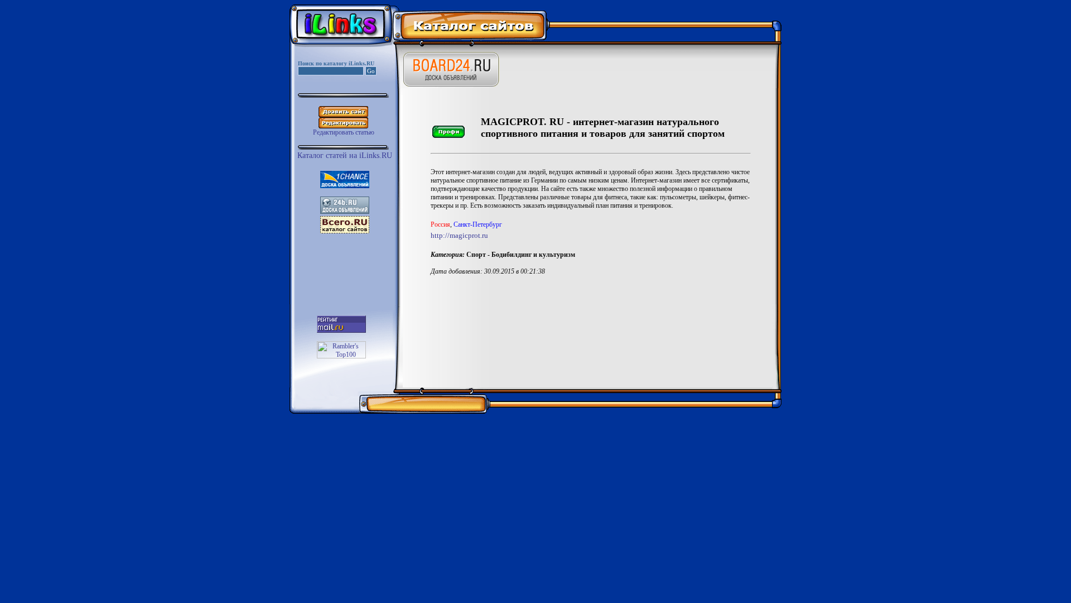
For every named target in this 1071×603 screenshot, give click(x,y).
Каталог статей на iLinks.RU (344, 155)
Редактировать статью (343, 132)
